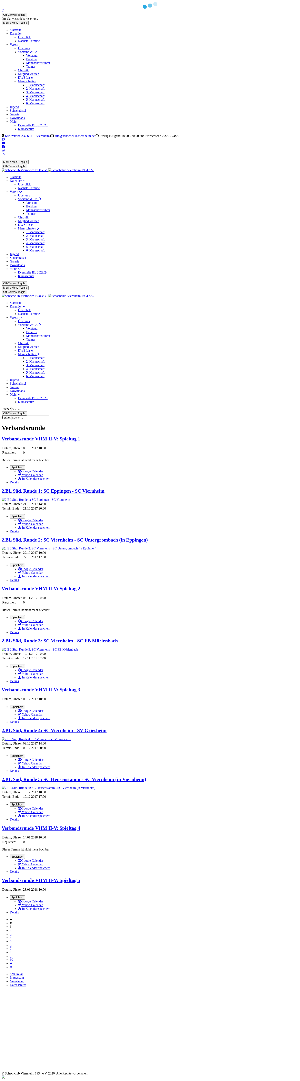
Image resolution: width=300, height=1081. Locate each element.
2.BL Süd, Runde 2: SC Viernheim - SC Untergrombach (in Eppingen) (75, 540)
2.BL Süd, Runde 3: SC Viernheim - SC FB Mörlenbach (60, 640)
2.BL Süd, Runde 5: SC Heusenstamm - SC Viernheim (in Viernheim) (74, 779)
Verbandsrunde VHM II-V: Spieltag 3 (41, 689)
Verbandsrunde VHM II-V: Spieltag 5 (41, 880)
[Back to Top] (3, 10)
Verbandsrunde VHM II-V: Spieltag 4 (41, 828)
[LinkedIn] (3, 154)
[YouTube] (3, 143)
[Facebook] (3, 147)
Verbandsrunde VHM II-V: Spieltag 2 (41, 588)
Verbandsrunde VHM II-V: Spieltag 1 (41, 438)
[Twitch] (3, 139)
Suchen (6, 409)
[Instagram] (3, 150)
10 (11, 959)
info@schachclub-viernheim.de (74, 136)
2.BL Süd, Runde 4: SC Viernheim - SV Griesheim (54, 730)
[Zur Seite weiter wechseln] (11, 963)
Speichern (17, 467)
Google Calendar (32, 471)
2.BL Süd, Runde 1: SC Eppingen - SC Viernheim (53, 491)
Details (14, 482)
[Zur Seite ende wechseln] (11, 967)
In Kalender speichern (35, 478)
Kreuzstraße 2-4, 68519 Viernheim (27, 136)
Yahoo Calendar (32, 475)
